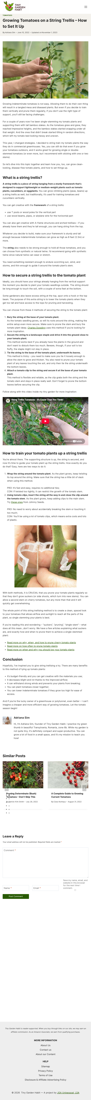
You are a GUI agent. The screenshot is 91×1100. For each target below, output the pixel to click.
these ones (17, 502)
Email (37, 888)
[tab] (41, 817)
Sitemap (45, 1066)
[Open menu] (85, 7)
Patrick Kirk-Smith (16, 802)
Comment (10, 850)
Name (8, 888)
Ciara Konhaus (60, 802)
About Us (45, 1045)
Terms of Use (45, 1075)
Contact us (45, 1049)
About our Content (45, 1054)
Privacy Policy (45, 1071)
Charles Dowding (37, 327)
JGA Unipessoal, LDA (68, 1092)
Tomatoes (7, 15)
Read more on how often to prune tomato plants (32, 646)
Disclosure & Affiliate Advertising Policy (45, 1079)
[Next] (84, 788)
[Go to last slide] (7, 788)
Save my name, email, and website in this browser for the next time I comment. (75, 884)
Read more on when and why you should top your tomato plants (40, 649)
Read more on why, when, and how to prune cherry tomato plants (41, 642)
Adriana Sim (10, 32)
